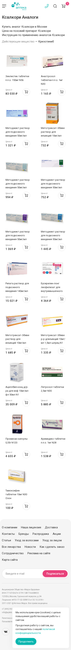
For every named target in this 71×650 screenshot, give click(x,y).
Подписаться (55, 573)
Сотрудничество (13, 553)
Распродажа (41, 534)
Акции (57, 534)
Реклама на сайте (38, 553)
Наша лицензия (31, 527)
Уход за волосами (27, 540)
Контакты (8, 534)
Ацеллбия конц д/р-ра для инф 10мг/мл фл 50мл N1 (16, 391)
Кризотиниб (46, 41)
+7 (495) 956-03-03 (10, 609)
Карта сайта (10, 559)
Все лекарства (11, 547)
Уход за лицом (52, 540)
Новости (30, 547)
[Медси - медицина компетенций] (18, 6)
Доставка (51, 527)
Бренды (24, 534)
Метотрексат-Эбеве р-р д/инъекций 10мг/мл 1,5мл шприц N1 (53, 339)
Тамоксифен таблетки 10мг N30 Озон (16, 494)
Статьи (6, 540)
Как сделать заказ (52, 547)
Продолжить (26, 641)
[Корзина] (63, 6)
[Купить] (26, 92)
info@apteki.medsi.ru (11, 612)
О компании (9, 527)
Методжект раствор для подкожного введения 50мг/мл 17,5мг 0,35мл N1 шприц (17, 136)
